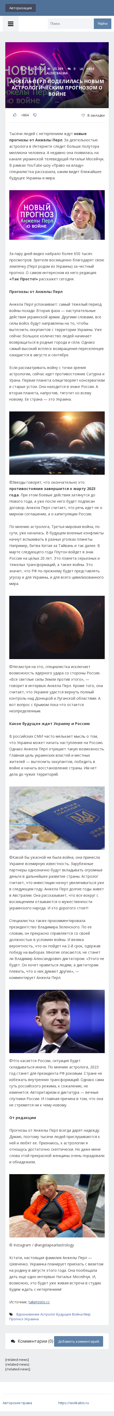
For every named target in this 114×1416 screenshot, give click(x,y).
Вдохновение (28, 1314)
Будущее (63, 1314)
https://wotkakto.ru (73, 1402)
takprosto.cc (39, 1301)
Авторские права (17, 1402)
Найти (102, 24)
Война (77, 1314)
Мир (87, 1314)
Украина (31, 1319)
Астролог (47, 1314)
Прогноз (16, 1319)
